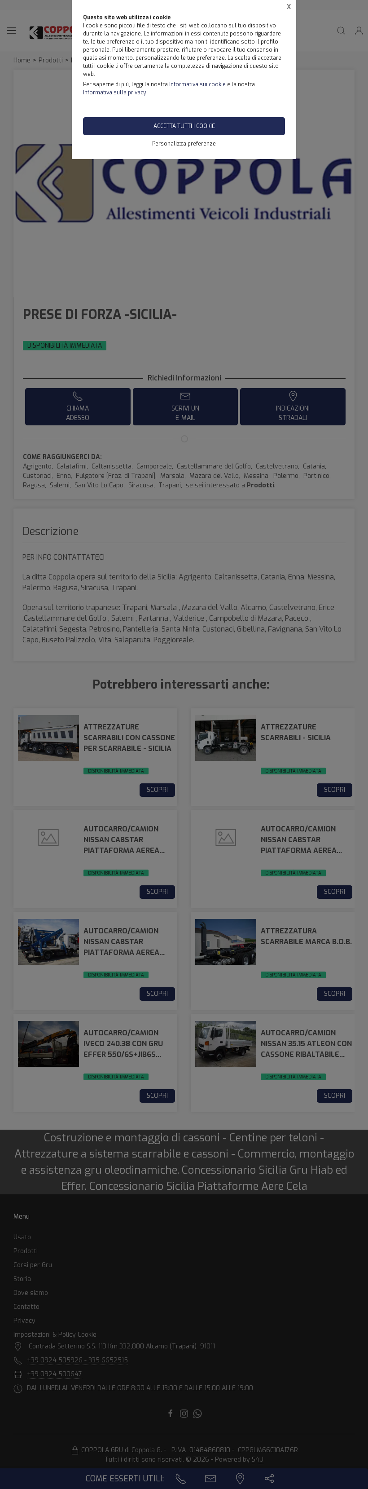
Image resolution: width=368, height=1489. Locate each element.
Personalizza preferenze (184, 143)
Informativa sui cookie (197, 84)
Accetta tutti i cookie (184, 126)
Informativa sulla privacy (114, 92)
